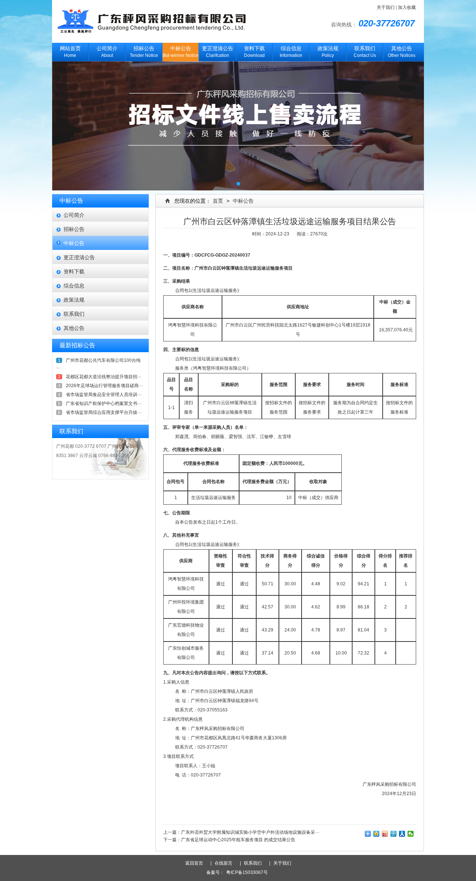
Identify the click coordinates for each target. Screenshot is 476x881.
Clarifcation (217, 52)
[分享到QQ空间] (376, 834)
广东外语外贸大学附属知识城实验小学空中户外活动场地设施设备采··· (250, 832)
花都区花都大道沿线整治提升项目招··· (104, 376)
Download (254, 52)
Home (70, 52)
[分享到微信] (411, 834)
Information (291, 52)
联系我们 (74, 314)
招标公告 (74, 229)
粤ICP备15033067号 (247, 872)
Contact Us (365, 52)
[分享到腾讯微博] (393, 834)
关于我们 (386, 7)
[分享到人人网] (402, 834)
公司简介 (74, 215)
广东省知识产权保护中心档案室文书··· (104, 403)
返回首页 (197, 863)
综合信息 (74, 286)
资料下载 (74, 271)
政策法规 (74, 300)
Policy (328, 52)
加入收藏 (407, 7)
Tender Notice (144, 52)
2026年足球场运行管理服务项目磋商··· (104, 385)
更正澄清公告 (79, 257)
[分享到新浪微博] (385, 834)
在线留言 (226, 863)
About (107, 52)
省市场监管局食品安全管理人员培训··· (104, 394)
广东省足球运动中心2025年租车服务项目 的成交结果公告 (238, 839)
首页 (218, 201)
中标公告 (74, 243)
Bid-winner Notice (181, 52)
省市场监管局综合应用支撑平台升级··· (104, 412)
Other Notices (401, 52)
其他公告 (74, 328)
